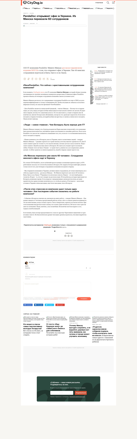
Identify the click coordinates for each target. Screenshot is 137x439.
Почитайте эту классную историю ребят (55, 329)
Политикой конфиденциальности (77, 396)
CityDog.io (25, 23)
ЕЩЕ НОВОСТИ (102, 67)
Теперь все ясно (73, 323)
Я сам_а (48, 321)
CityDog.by (48, 225)
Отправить (84, 299)
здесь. (64, 227)
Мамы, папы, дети (96, 324)
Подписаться (81, 393)
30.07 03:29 (32, 263)
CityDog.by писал (38, 92)
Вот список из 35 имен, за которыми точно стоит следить (33, 329)
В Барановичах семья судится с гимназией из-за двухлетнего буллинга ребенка (103, 334)
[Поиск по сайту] (108, 2)
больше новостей (101, 104)
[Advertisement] (101, 27)
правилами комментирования (51, 299)
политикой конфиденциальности (61, 298)
